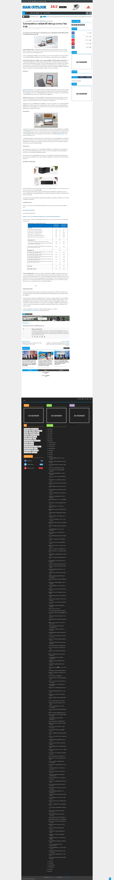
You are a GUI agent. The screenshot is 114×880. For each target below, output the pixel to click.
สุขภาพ (35, 448)
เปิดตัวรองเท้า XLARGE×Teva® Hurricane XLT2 (57, 564)
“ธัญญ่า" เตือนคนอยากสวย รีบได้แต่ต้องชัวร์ (57, 721)
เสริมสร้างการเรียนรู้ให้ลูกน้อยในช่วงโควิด (56, 467)
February (50, 865)
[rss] (39, 1)
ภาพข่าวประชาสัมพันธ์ (34, 13)
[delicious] (45, 1)
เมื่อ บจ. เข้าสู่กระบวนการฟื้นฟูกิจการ (55, 675)
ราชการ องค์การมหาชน (28, 444)
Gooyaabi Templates (66, 877)
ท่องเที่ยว (26, 432)
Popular (82, 77)
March (50, 863)
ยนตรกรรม (31, 442)
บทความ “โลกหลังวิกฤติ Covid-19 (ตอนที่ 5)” (57, 700)
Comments (88, 77)
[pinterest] (33, 1)
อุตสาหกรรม (34, 452)
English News (47, 13)
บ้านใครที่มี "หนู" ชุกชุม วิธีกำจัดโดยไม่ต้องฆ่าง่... (57, 670)
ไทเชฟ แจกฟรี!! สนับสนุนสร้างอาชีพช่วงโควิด (57, 645)
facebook (61, 370)
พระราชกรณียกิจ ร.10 (32, 436)
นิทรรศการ (26, 434)
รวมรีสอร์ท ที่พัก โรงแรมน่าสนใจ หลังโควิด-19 (57, 817)
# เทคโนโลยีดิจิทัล (29, 314)
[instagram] (43, 1)
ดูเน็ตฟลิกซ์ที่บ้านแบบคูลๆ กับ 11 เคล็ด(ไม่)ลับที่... (57, 819)
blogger (30, 370)
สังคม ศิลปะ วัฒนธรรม (28, 448)
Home (24, 21)
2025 (49, 431)
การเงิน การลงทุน (34, 428)
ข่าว (27, 13)
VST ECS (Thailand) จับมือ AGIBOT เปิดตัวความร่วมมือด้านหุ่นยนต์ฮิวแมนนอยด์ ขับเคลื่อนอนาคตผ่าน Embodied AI (61, 362)
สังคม (40, 446)
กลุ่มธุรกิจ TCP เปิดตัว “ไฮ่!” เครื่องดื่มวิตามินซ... (57, 548)
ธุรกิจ (80, 16)
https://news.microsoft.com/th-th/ (30, 310)
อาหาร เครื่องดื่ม (27, 452)
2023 (49, 435)
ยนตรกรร (26, 442)
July (49, 452)
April (50, 861)
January (50, 867)
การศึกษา (26, 430)
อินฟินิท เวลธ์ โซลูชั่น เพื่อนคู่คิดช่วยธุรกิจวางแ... (57, 712)
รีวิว (41, 13)
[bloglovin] (35, 1)
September (51, 448)
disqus (45, 370)
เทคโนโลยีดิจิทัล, (37, 29)
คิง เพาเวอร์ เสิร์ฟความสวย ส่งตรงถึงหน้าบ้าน (57, 756)
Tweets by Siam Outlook (76, 80)
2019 (49, 869)
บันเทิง (25, 436)
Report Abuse (72, 424)
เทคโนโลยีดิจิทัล (29, 21)
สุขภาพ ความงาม (27, 450)
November (51, 444)
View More (67, 348)
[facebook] (29, 1)
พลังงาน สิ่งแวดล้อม (28, 438)
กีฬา (30, 430)
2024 (49, 433)
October (50, 446)
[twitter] (31, 1)
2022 (49, 436)
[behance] (41, 1)
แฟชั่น (34, 438)
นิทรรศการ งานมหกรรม (34, 434)
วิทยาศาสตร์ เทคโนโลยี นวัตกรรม (30, 446)
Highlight (74, 77)
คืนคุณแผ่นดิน (39, 430)
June (50, 454)
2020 (49, 440)
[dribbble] (37, 1)
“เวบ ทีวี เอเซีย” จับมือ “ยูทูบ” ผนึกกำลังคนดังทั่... (57, 610)
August (50, 450)
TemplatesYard (53, 877)
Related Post (26, 348)
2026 (49, 429)
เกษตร (33, 430)
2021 (49, 438)
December (51, 442)
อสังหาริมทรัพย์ (35, 450)
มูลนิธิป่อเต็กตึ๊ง (37, 440)
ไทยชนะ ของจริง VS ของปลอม (54, 608)
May (50, 456)
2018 (49, 871)
